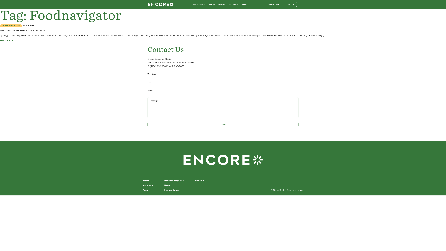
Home (146, 180)
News (244, 4)
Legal (300, 190)
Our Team (234, 4)
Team (145, 190)
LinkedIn (199, 180)
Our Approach (199, 4)
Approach (148, 185)
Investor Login (273, 4)
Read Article (6, 40)
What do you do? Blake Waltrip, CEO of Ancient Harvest (23, 30)
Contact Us (289, 4)
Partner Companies (217, 4)
